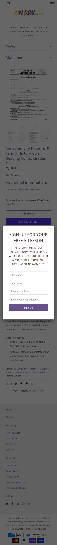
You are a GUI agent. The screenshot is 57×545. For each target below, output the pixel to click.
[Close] (51, 228)
